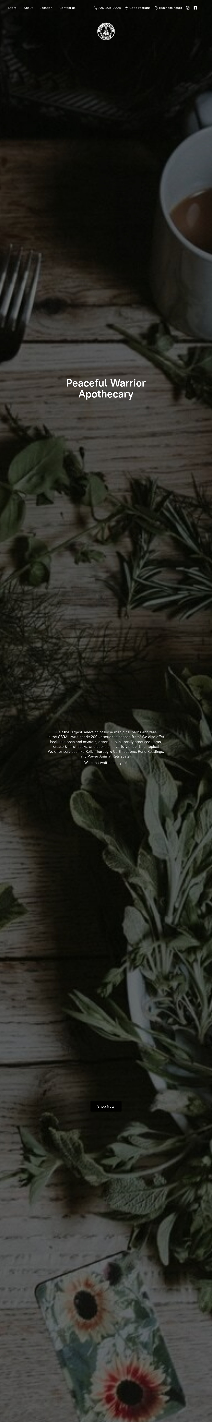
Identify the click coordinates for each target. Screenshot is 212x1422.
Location (46, 8)
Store (12, 8)
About (28, 8)
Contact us (67, 8)
